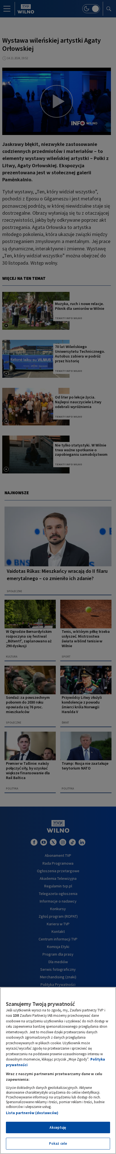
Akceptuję (58, 1127)
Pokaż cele (58, 1143)
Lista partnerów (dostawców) (32, 1113)
